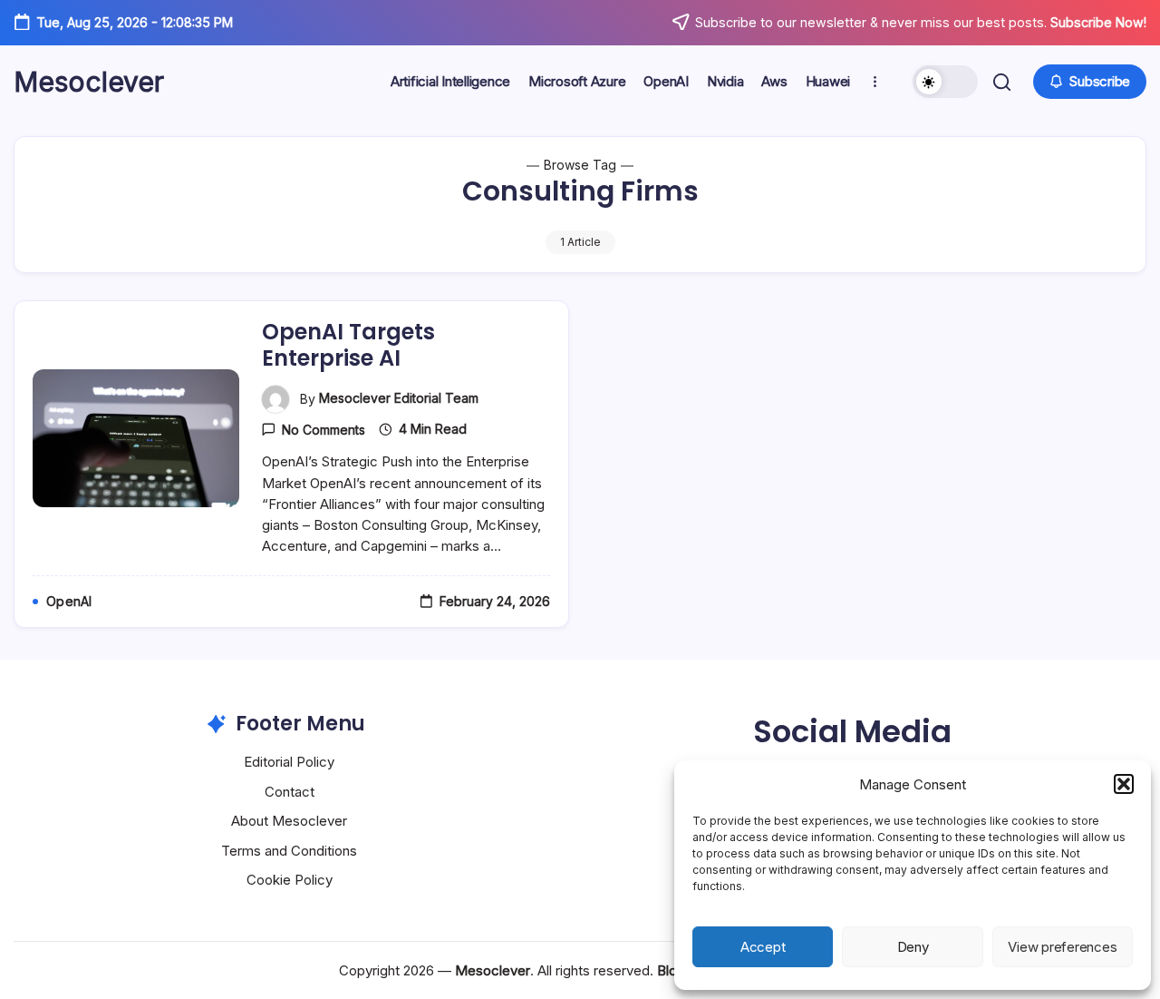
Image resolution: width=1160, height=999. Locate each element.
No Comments (323, 429)
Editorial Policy (289, 761)
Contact (289, 791)
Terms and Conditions (289, 850)
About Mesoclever (289, 820)
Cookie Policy (289, 879)
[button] (1124, 784)
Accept (763, 946)
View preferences (1062, 946)
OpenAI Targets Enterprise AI (348, 345)
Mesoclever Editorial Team (398, 398)
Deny (913, 946)
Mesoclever (89, 81)
